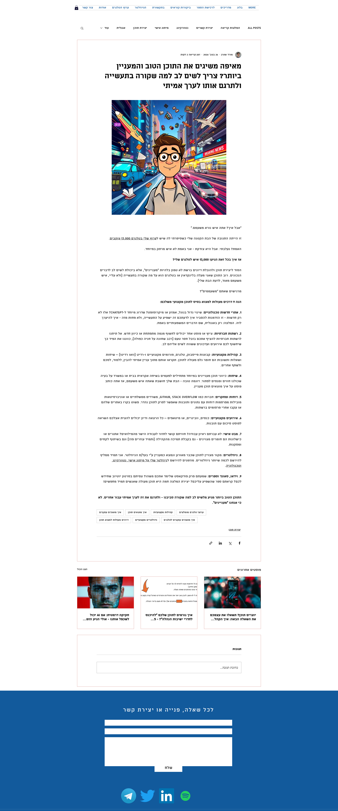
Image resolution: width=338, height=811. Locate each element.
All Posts (254, 28)
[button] (76, 7)
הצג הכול (82, 569)
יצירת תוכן (140, 28)
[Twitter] (147, 795)
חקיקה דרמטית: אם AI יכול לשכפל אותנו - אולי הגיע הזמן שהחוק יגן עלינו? (107, 617)
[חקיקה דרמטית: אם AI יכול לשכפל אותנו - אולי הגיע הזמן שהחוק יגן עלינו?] (105, 592)
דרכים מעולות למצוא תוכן (114, 520)
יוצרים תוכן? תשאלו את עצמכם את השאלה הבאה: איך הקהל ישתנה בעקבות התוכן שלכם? (233, 617)
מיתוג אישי (162, 28)
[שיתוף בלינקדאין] (220, 543)
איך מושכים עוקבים (110, 512)
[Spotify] (185, 795)
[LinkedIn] (166, 795)
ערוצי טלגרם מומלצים (191, 512)
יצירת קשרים (204, 28)
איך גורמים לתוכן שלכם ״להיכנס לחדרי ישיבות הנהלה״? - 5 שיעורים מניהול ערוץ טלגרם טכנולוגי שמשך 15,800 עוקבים (169, 617)
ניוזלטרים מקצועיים (146, 520)
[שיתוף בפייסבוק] (239, 543)
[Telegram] (128, 795)
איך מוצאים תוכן (137, 512)
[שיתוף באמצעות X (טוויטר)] (230, 543)
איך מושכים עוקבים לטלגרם (179, 520)
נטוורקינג (182, 28)
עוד (106, 28)
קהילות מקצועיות (163, 512)
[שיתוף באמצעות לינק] (211, 543)
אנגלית (121, 28)
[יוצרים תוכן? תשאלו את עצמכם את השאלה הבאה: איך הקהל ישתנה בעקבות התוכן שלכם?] (232, 592)
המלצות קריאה (230, 28)
